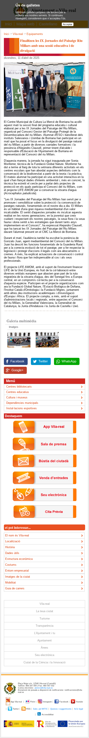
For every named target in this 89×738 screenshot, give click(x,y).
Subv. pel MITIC (40, 709)
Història (10, 547)
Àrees (44, 647)
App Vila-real (16, 702)
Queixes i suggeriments (61, 709)
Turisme (45, 618)
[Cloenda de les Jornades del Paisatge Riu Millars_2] (19, 348)
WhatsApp (69, 361)
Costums (10, 564)
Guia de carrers (14, 588)
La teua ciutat (44, 611)
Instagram (47, 702)
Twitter (43, 361)
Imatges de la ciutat (17, 576)
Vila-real (18, 34)
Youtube (79, 702)
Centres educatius (17, 392)
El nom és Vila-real (17, 535)
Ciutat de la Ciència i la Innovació (44, 662)
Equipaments (35, 34)
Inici (6, 34)
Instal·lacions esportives (21, 408)
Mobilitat (10, 582)
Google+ (17, 370)
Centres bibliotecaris (19, 386)
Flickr (33, 702)
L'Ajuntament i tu (44, 633)
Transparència (44, 625)
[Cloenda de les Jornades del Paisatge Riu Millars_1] (47, 348)
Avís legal (78, 709)
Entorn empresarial (17, 570)
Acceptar (67, 24)
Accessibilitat (47, 714)
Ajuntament (44, 640)
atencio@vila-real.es (44, 688)
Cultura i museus (16, 397)
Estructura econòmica (19, 558)
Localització (12, 541)
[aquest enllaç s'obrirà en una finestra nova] (44, 504)
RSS (28, 709)
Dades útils (12, 553)
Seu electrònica (44, 655)
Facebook (17, 361)
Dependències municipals (22, 402)
